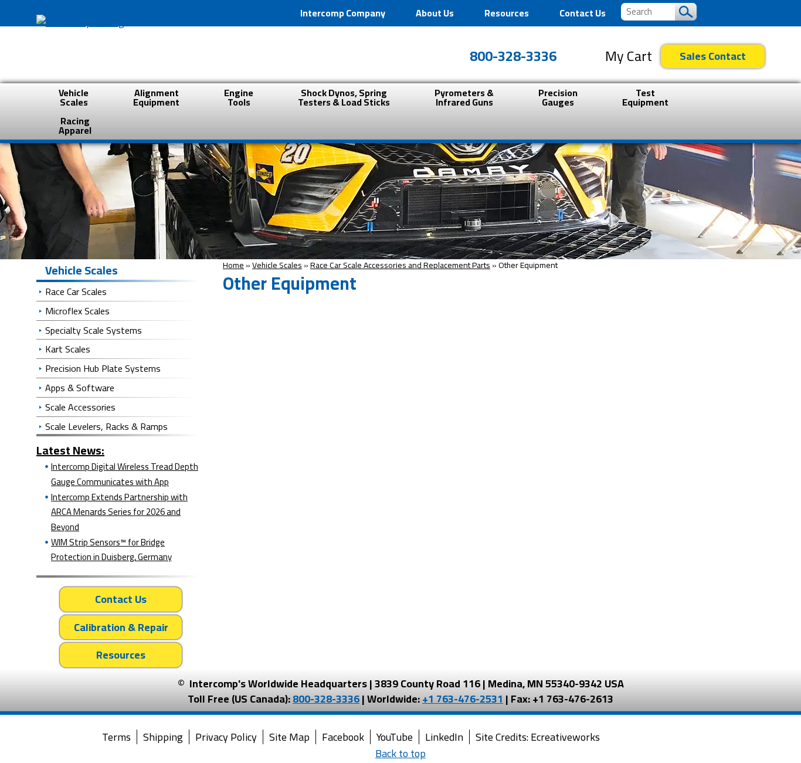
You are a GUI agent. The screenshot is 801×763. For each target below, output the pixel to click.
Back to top (400, 753)
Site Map (289, 737)
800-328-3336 (513, 56)
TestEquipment (645, 97)
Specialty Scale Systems (93, 330)
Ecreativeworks (565, 737)
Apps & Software (79, 387)
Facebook (343, 737)
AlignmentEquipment (156, 97)
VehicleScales (74, 97)
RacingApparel (75, 125)
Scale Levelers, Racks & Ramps (106, 426)
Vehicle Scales (277, 265)
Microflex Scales (77, 311)
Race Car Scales (76, 291)
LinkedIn (444, 737)
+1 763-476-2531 (462, 698)
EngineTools (238, 97)
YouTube (394, 737)
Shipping (163, 737)
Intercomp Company (342, 13)
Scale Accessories (80, 407)
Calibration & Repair (121, 627)
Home (233, 265)
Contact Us (582, 13)
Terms (116, 737)
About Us (435, 13)
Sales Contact (713, 56)
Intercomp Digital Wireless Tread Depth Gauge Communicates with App (124, 474)
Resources (506, 13)
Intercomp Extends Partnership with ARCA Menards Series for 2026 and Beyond (119, 512)
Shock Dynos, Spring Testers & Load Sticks (344, 97)
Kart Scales (67, 349)
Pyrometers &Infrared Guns (464, 97)
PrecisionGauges (558, 97)
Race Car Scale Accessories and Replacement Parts (400, 265)
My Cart (628, 56)
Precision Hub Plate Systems (103, 368)
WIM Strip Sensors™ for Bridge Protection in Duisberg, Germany (111, 550)
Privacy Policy (226, 737)
